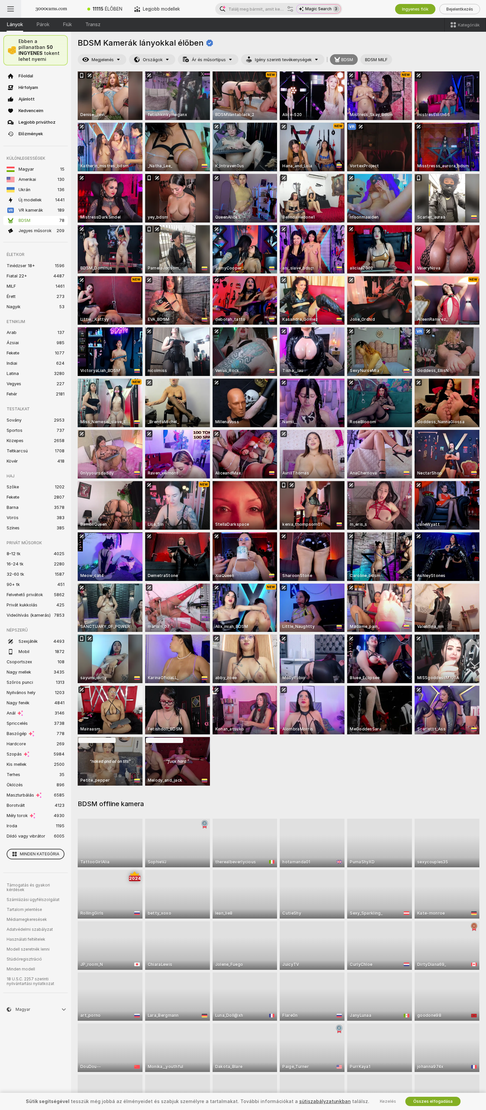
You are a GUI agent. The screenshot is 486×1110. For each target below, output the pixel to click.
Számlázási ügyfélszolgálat (33, 899)
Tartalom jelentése (24, 909)
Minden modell (21, 969)
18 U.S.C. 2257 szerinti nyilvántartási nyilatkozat (30, 981)
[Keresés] (290, 9)
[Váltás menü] (10, 9)
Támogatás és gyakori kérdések (28, 887)
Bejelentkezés (459, 9)
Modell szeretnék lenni (28, 949)
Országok (153, 59)
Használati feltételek (26, 939)
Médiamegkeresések (27, 919)
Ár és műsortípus (209, 59)
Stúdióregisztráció (24, 959)
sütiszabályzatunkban (325, 1101)
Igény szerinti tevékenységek (283, 59)
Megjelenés (103, 59)
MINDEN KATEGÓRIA (39, 854)
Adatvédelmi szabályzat (30, 929)
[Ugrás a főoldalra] (51, 9)
